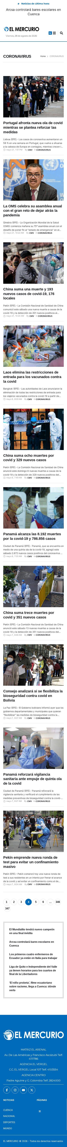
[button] (50, 33)
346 (58, 902)
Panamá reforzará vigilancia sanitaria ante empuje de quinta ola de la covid (32, 778)
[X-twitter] (31, 1090)
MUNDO (7, 1128)
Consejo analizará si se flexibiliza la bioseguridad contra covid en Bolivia (33, 695)
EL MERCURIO (10, 1141)
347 (7, 908)
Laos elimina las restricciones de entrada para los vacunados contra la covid (32, 376)
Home (43, 56)
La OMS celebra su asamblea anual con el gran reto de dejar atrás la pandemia (32, 210)
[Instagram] (15, 1090)
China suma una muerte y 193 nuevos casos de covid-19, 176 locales (28, 293)
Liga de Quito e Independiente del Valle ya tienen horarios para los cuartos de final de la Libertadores (33, 970)
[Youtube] (23, 1090)
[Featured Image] (33, 96)
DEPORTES (9, 1122)
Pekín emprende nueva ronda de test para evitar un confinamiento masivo (30, 862)
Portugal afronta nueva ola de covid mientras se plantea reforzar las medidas (33, 127)
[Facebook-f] (6, 1090)
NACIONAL (9, 1116)
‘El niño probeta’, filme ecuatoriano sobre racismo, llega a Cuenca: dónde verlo (32, 986)
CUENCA (8, 1110)
